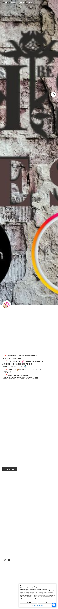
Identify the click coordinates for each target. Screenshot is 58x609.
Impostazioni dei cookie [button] (37, 605)
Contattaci (30, 2)
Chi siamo (13, 2)
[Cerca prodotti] (53, 94)
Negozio (4, 2)
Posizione (21, 2)
